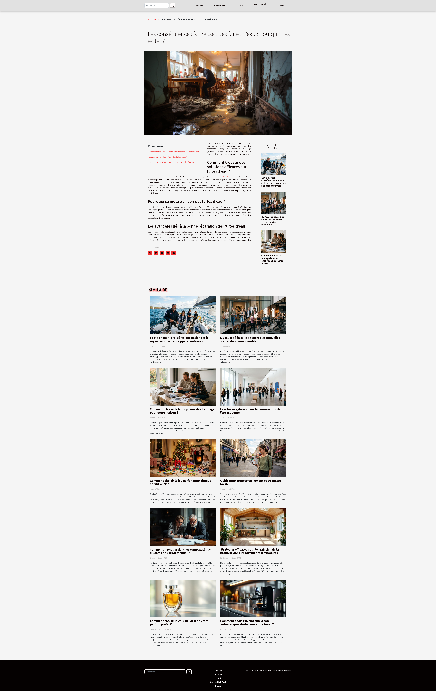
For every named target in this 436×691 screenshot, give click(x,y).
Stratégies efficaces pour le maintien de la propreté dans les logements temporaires (249, 551)
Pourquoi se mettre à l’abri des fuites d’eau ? (168, 157)
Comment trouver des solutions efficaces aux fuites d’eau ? (174, 152)
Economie (198, 5)
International (219, 5)
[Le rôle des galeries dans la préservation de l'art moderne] (253, 386)
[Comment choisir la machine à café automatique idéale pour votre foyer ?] (253, 598)
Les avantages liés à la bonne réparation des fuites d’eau (173, 162)
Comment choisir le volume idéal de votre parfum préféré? (179, 622)
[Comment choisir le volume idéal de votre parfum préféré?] (183, 598)
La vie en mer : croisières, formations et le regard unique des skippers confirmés (273, 181)
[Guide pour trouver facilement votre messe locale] (253, 458)
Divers (281, 5)
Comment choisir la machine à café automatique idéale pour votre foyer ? (247, 622)
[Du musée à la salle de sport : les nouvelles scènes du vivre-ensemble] (273, 203)
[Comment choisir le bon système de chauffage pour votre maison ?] (273, 241)
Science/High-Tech (260, 5)
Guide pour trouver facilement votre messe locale (250, 482)
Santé (240, 5)
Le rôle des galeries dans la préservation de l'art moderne (250, 411)
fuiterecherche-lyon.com (227, 177)
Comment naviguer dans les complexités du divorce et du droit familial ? (180, 551)
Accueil (147, 19)
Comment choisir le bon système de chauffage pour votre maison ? (272, 259)
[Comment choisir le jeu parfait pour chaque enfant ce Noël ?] (183, 458)
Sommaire (157, 146)
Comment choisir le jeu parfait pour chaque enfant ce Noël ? (180, 482)
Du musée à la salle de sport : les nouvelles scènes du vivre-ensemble (272, 220)
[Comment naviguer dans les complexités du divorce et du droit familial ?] (183, 527)
